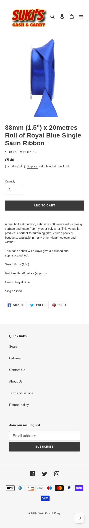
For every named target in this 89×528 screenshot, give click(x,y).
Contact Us (17, 370)
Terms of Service (21, 393)
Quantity (10, 181)
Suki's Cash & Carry (49, 513)
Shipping (32, 166)
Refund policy (19, 405)
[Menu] (81, 16)
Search (14, 346)
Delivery (15, 358)
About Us (15, 381)
